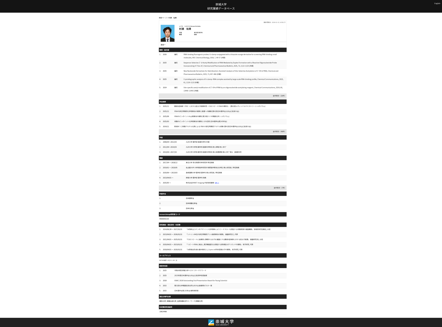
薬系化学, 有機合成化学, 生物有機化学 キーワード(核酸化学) (181, 301)
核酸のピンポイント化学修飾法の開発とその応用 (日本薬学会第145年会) (200, 121)
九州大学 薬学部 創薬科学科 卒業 (197, 142)
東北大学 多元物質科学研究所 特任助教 (200, 162)
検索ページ (163, 18)
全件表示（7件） (280, 188)
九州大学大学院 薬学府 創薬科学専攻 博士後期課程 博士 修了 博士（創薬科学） (214, 152)
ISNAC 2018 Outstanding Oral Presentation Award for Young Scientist (200, 280)
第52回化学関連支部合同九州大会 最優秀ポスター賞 (193, 285)
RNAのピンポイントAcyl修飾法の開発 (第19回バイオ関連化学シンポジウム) (201, 116)
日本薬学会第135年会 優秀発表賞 (186, 290)
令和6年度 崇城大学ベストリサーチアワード (190, 270)
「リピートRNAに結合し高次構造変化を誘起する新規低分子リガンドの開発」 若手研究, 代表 (219, 244)
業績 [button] (162, 45)
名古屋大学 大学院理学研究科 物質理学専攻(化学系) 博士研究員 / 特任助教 (212, 167)
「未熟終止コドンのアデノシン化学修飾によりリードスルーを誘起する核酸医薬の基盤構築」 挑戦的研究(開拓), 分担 (228, 229)
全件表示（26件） (279, 96)
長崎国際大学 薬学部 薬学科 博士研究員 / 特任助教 (204, 172)
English (437, 3)
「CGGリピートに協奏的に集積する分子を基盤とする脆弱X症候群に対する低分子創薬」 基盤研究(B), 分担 (224, 239)
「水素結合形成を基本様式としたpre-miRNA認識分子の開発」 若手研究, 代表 (214, 249)
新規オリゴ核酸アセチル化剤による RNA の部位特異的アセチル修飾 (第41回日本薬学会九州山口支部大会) (212, 126)
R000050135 (164, 219)
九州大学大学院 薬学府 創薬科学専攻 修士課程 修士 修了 (206, 147)
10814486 (163, 311)
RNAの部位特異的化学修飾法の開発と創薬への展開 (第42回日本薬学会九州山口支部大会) (206, 111)
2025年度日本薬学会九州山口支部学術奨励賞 (190, 275)
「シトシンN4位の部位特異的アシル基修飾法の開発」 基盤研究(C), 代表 (212, 234)
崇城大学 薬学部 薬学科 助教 (196, 177)
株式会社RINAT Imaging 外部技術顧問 (200, 183)
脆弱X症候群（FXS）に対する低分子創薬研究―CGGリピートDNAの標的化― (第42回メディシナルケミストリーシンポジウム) (219, 106)
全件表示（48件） (279, 131)
